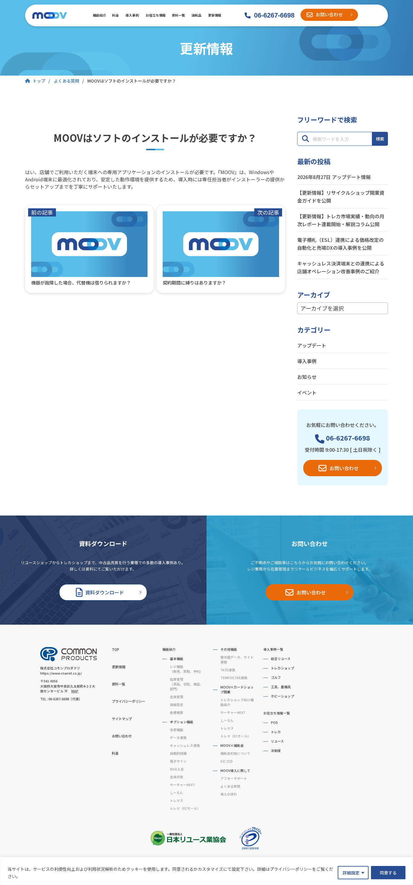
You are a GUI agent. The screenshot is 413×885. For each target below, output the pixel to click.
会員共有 (176, 777)
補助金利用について (235, 753)
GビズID (226, 761)
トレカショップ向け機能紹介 (237, 702)
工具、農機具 (281, 687)
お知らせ (307, 376)
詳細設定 (351, 873)
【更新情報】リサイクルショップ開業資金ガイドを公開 (340, 196)
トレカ (276, 732)
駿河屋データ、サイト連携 (237, 659)
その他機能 (228, 649)
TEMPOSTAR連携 (233, 677)
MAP (74, 691)
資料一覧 (178, 15)
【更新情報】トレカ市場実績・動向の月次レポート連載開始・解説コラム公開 (340, 220)
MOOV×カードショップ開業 (237, 689)
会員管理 (176, 697)
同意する (388, 873)
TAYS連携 (227, 670)
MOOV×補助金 (232, 745)
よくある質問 (230, 786)
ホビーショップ (282, 696)
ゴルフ (276, 677)
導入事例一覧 (273, 649)
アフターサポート (233, 778)
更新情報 (214, 15)
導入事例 (131, 15)
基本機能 (176, 658)
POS (274, 722)
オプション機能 (181, 722)
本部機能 (176, 729)
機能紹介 (99, 15)
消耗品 (196, 15)
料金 (115, 15)
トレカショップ (282, 668)
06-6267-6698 (274, 15)
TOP (115, 649)
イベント (307, 392)
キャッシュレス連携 (185, 745)
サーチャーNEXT (182, 785)
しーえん (176, 792)
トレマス (176, 800)
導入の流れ (228, 794)
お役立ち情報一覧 (276, 713)
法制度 (276, 750)
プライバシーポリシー (128, 701)
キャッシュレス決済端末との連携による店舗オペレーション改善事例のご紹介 (340, 267)
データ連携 (178, 737)
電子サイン (178, 761)
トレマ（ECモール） (185, 808)
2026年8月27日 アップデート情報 (334, 177)
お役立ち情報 (155, 15)
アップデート (311, 345)
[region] (206, 871)
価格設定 (176, 704)
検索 (380, 139)
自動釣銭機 (178, 753)
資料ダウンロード (104, 592)
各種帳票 (176, 712)
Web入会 (177, 769)
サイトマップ (122, 718)
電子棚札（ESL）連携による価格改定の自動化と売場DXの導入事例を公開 (340, 243)
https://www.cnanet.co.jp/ (61, 673)
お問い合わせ (329, 14)
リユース (277, 741)
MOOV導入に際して (235, 770)
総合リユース (281, 658)
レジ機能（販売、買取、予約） (186, 669)
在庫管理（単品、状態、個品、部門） (186, 684)
